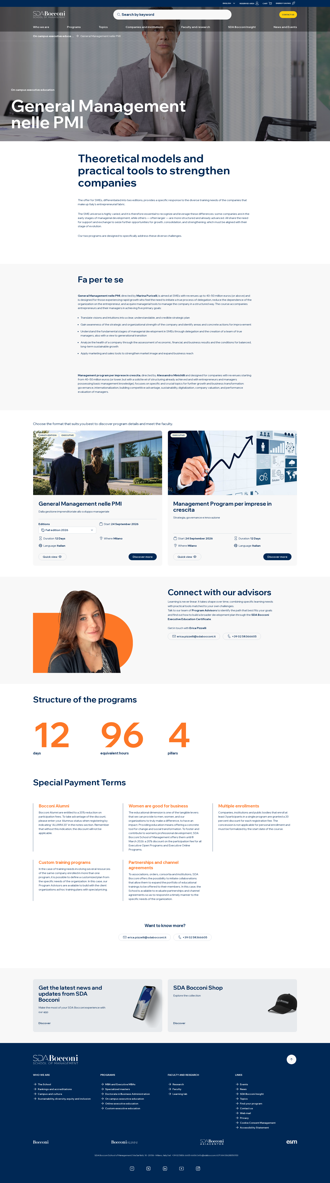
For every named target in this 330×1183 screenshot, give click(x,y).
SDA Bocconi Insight (242, 27)
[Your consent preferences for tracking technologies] (324, 1177)
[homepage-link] (49, 14)
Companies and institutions (144, 27)
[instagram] (198, 1168)
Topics (103, 27)
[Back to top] (291, 1059)
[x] (148, 1168)
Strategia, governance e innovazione (196, 517)
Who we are (41, 27)
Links (238, 1074)
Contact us (288, 15)
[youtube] (181, 1168)
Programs (74, 27)
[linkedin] (165, 1168)
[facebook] (132, 1168)
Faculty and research (195, 27)
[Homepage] (55, 1059)
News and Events (285, 27)
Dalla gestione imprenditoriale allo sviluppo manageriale (73, 511)
